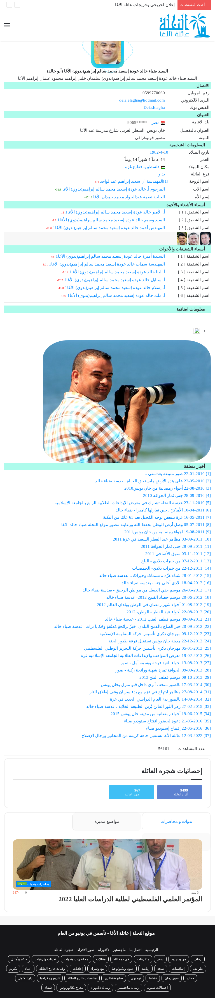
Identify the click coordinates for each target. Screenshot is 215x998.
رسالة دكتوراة (100, 988)
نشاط (153, 978)
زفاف (198, 959)
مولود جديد (178, 959)
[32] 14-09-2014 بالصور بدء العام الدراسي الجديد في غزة (160, 699)
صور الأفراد (85, 950)
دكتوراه (103, 950)
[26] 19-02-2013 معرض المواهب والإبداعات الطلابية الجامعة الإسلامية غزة (146, 655)
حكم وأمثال (19, 959)
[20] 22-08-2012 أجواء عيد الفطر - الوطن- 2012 (169, 612)
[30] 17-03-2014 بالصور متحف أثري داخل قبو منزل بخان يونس (156, 684)
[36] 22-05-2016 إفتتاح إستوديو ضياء (178, 728)
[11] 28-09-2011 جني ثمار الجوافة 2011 (176, 546)
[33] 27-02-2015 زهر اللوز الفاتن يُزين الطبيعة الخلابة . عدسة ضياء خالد (148, 706)
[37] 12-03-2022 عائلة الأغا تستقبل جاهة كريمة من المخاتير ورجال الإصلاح (146, 735)
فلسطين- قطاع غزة (143, 167)
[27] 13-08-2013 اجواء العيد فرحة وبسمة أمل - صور (166, 663)
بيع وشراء (97, 969)
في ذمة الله (121, 959)
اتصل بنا (135, 950)
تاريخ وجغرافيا (50, 978)
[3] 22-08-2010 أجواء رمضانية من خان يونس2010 (167, 488)
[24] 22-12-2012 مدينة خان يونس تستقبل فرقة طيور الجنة (160, 641)
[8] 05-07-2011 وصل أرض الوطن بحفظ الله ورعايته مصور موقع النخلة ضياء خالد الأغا (136, 524)
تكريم (13, 969)
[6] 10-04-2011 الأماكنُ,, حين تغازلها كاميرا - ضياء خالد (163, 510)
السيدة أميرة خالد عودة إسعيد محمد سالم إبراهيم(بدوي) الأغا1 (110, 256)
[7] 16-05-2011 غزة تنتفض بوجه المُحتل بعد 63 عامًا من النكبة (157, 517)
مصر (156, 122)
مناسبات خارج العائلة (82, 978)
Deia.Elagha (154, 107)
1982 (154, 152)
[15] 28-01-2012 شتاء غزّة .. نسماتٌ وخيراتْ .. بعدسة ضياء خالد (155, 575)
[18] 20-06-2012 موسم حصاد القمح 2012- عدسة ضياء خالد (158, 597)
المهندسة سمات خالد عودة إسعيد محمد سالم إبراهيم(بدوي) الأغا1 (107, 264)
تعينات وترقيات (45, 959)
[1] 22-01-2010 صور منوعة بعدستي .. (178, 473)
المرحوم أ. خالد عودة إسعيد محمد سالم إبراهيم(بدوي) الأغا (113, 189)
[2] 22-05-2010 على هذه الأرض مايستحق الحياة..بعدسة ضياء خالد (153, 481)
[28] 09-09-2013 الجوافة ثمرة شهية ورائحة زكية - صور (163, 670)
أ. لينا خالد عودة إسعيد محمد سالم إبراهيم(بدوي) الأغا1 (117, 272)
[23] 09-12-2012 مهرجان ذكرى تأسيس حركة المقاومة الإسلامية (155, 633)
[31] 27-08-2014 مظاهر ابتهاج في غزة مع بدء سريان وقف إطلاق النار (150, 692)
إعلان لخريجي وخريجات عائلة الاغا (145, 5)
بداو (161, 174)
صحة (160, 969)
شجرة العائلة (64, 950)
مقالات (101, 959)
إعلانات (78, 969)
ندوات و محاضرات (176, 821)
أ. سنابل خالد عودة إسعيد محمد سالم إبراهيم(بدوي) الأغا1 (114, 280)
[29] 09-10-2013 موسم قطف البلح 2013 (175, 677)
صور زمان (172, 978)
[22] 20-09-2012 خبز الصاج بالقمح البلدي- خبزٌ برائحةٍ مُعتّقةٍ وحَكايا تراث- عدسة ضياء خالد (132, 626)
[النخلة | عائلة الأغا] (185, 25)
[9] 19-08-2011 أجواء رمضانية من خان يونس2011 (167, 532)
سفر (160, 959)
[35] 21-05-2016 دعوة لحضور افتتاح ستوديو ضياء (167, 721)
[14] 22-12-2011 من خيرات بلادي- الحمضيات (171, 568)
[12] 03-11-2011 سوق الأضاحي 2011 (178, 553)
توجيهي (136, 978)
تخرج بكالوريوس (71, 988)
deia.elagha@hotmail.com (142, 100)
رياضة (145, 969)
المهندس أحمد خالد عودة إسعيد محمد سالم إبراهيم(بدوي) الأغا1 (109, 228)
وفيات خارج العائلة (52, 969)
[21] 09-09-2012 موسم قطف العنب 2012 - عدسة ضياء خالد (158, 619)
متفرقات (143, 959)
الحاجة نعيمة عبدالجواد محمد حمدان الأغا (129, 197)
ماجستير (119, 950)
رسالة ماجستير (128, 988)
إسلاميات (178, 969)
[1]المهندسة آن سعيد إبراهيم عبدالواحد (134, 181)
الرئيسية (151, 950)
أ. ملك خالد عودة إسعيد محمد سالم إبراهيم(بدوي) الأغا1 (116, 295)
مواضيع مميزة (107, 821)
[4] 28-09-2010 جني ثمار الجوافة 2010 (177, 495)
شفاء (48, 988)
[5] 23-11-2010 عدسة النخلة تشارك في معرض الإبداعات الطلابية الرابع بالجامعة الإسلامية (133, 503)
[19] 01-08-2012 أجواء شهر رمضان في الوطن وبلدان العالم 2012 (154, 604)
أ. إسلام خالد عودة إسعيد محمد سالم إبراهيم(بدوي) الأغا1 (115, 287)
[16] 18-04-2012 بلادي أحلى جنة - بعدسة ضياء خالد (166, 583)
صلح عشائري (113, 978)
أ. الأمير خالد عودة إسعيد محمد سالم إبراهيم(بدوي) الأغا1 (115, 212)
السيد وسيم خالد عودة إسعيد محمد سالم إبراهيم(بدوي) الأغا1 (111, 220)
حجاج (190, 978)
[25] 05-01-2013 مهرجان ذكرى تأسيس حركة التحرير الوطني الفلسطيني (147, 648)
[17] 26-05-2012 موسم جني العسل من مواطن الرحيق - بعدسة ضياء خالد (147, 590)
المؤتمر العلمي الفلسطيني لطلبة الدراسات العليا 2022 (130, 899)
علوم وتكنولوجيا (123, 969)
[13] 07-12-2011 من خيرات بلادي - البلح (176, 561)
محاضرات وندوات (76, 959)
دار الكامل (25, 978)
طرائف (198, 969)
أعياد (28, 969)
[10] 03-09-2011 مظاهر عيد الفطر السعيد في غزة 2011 (162, 539)
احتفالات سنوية (157, 988)
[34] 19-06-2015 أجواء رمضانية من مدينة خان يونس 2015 (161, 713)
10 (166, 152)
